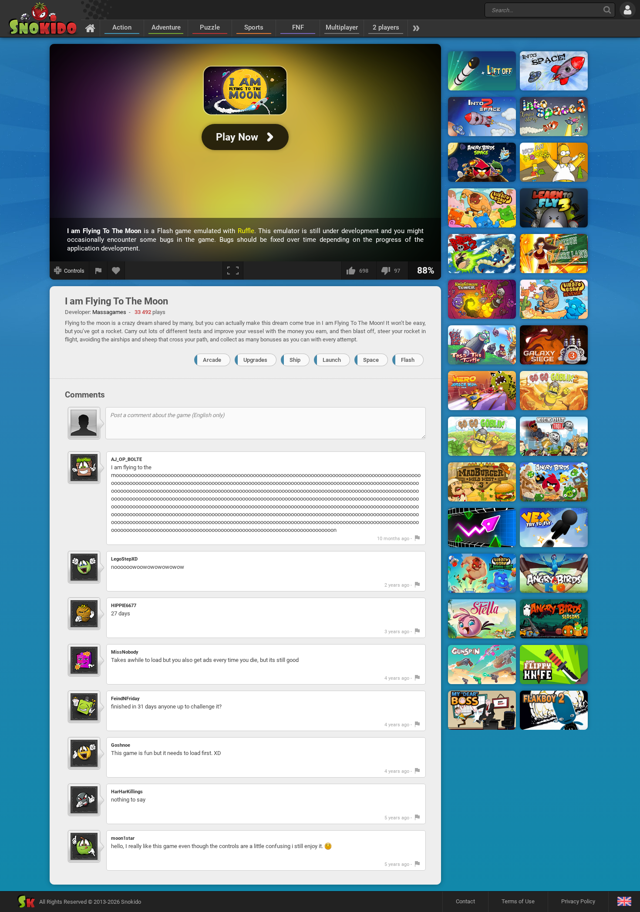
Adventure (166, 27)
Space (371, 360)
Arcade (212, 360)
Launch (332, 360)
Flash (407, 360)
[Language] (624, 902)
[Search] (607, 9)
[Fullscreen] (232, 270)
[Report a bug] (98, 270)
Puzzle (210, 27)
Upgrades (255, 360)
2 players (386, 27)
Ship (295, 360)
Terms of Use (518, 901)
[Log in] (628, 10)
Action (121, 27)
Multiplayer (342, 27)
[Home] (90, 28)
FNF (298, 27)
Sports (253, 27)
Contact (465, 901)
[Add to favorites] (116, 270)
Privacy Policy (578, 901)
